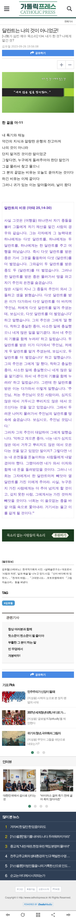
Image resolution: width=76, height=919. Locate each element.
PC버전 (56, 889)
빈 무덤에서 (15, 649)
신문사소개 (44, 889)
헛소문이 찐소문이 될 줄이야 (26, 635)
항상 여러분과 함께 (20, 629)
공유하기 (40, 53)
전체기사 (68, 21)
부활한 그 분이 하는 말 (22, 642)
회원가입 (31, 889)
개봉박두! (14, 655)
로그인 (20, 889)
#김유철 (8, 603)
